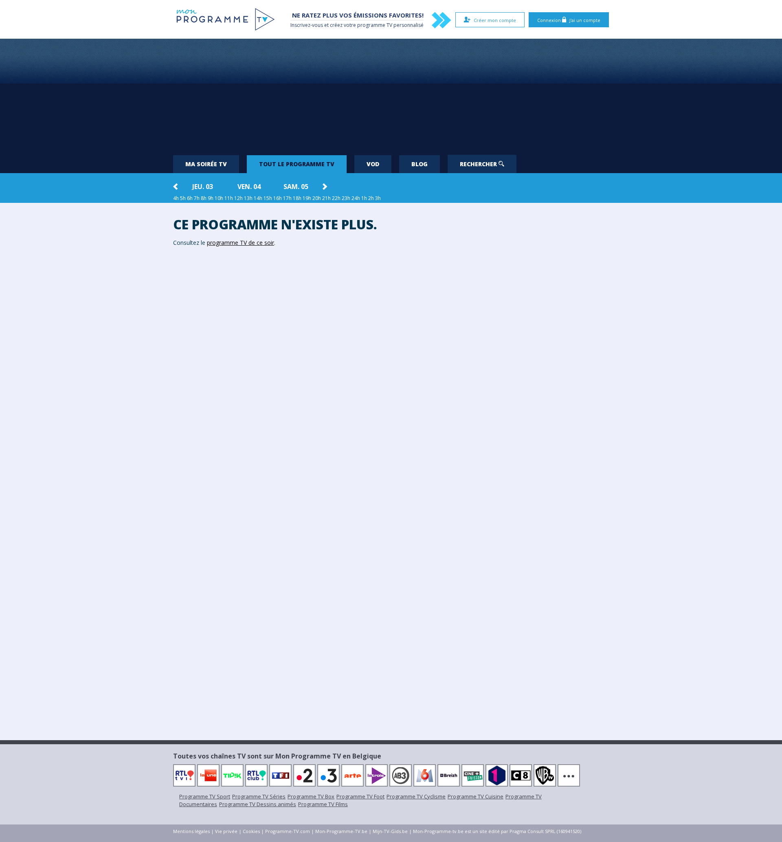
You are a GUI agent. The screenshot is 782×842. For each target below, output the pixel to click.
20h (316, 198)
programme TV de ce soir (240, 242)
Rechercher (479, 164)
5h (183, 198)
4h (176, 198)
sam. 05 (295, 186)
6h (190, 198)
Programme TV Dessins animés (257, 804)
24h (355, 198)
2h (371, 198)
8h (203, 198)
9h (210, 198)
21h (326, 198)
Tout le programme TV (296, 164)
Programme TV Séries (259, 796)
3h (378, 198)
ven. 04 (249, 186)
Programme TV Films (323, 804)
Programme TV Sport (204, 796)
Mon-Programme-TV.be (341, 831)
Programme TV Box (311, 796)
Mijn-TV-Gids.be (390, 831)
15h (268, 198)
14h (258, 198)
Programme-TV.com (287, 831)
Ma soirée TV (206, 164)
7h (197, 198)
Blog (419, 164)
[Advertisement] (391, 94)
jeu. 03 (202, 186)
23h (346, 198)
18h (297, 198)
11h (228, 198)
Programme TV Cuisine (475, 796)
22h (336, 198)
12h (238, 198)
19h (307, 198)
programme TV (374, 25)
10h (219, 198)
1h (364, 198)
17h (287, 198)
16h (277, 198)
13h (248, 198)
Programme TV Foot (360, 796)
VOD (373, 164)
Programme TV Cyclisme (416, 796)
